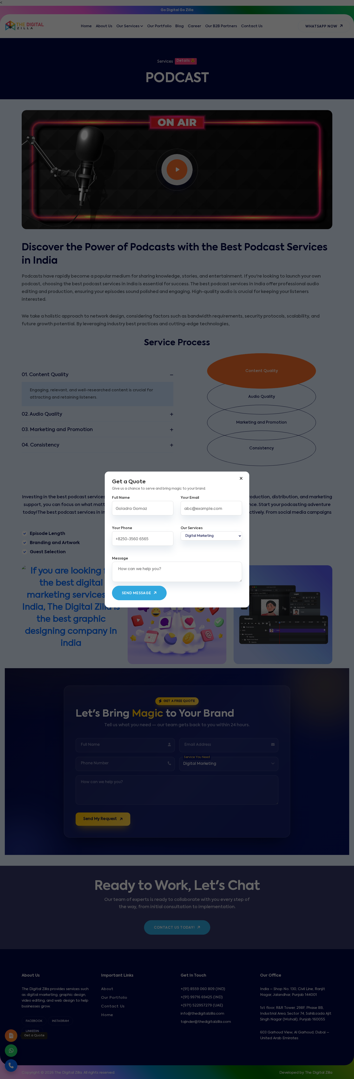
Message (120, 558)
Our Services (192, 528)
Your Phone (122, 528)
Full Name (121, 498)
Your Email (190, 498)
